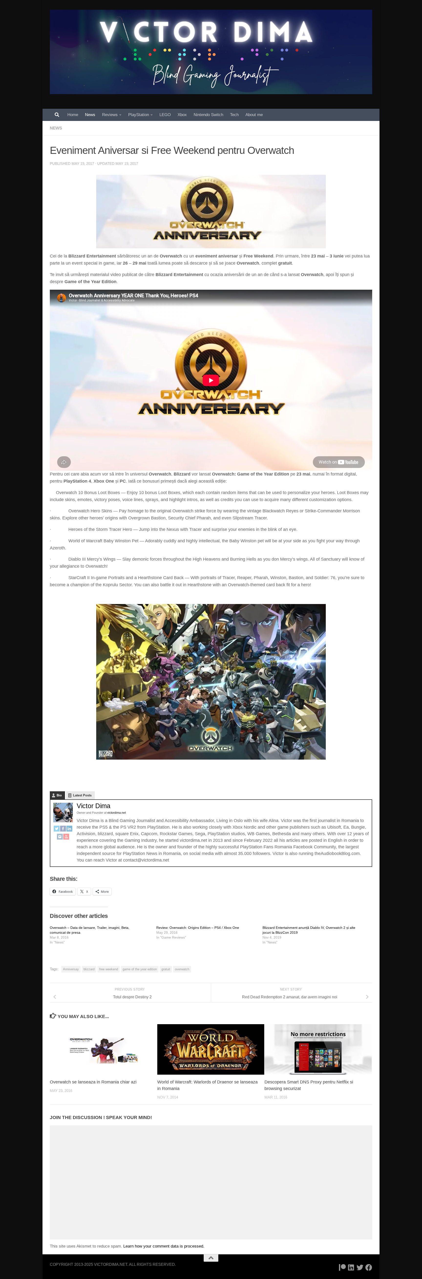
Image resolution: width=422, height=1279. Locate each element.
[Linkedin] (351, 1267)
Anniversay (71, 969)
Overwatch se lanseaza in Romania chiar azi (93, 1082)
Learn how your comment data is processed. (163, 1246)
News (90, 114)
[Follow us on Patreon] (342, 1267)
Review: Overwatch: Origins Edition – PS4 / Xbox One (197, 928)
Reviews (110, 114)
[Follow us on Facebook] (368, 1267)
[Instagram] (60, 838)
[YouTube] (66, 838)
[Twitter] (57, 830)
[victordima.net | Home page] (211, 52)
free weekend (108, 969)
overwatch (182, 969)
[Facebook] (63, 830)
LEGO (165, 114)
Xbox (182, 114)
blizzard (89, 969)
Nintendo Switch (208, 114)
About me (254, 114)
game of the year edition (140, 969)
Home (72, 114)
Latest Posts (82, 795)
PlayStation (138, 114)
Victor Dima (93, 806)
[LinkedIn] (69, 830)
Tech (234, 114)
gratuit (165, 969)
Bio (59, 795)
